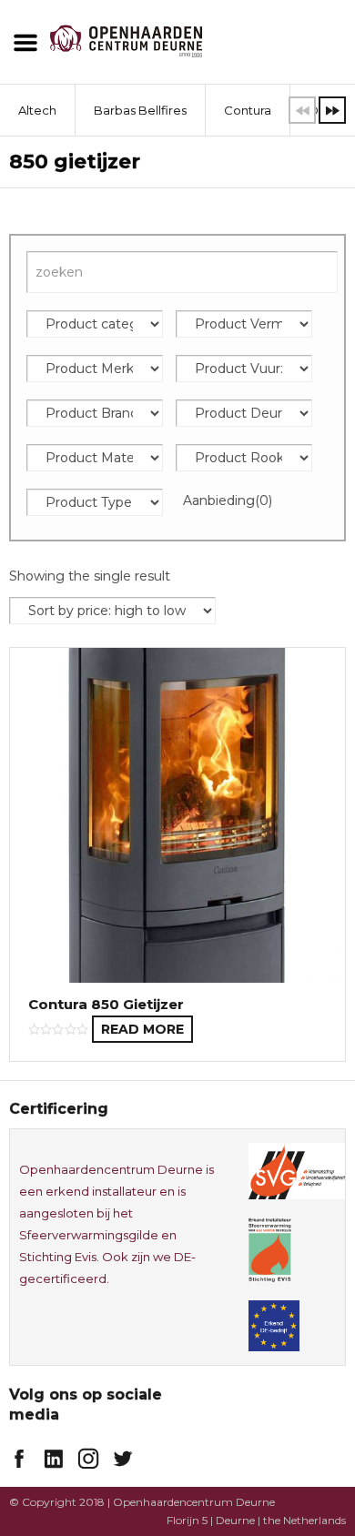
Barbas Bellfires (140, 110)
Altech (37, 110)
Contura (247, 110)
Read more (142, 1029)
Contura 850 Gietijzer (106, 1004)
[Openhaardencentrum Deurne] (126, 40)
